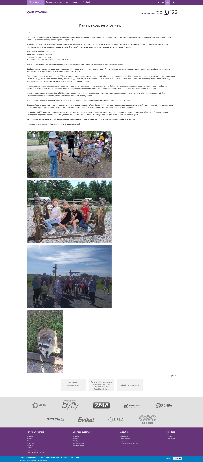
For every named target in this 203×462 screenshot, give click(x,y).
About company (125, 438)
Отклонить (177, 458)
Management (124, 436)
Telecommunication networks (129, 443)
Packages (30, 436)
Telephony (30, 445)
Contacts (169, 436)
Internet (29, 438)
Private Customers (36, 2)
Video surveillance (32, 450)
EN (167, 2)
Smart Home (30, 443)
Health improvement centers (35, 452)
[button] (69, 178)
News (67, 2)
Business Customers (54, 2)
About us (76, 2)
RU (159, 2)
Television (30, 441)
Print (174, 376)
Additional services (78, 445)
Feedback (86, 2)
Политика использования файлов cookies (33, 460)
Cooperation (124, 441)
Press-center (171, 438)
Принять (169, 458)
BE (163, 2)
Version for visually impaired (173, 2)
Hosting (29, 448)
